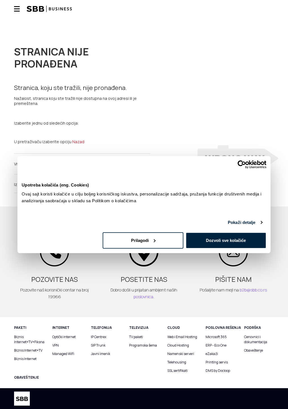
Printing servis (217, 362)
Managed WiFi (63, 353)
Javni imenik (100, 353)
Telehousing (176, 362)
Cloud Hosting (178, 345)
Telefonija (101, 327)
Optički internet (64, 336)
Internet (60, 327)
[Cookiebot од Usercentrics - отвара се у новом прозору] (241, 164)
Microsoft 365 (216, 336)
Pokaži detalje (241, 222)
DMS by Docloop (218, 370)
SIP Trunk (98, 345)
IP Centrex (98, 336)
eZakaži (212, 353)
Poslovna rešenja (223, 327)
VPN (55, 345)
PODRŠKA (252, 327)
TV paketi (136, 336)
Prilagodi (140, 240)
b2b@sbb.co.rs (253, 290)
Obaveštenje (253, 350)
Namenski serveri (180, 353)
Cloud (173, 327)
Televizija (138, 327)
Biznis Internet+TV (28, 350)
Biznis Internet (25, 358)
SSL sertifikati (177, 370)
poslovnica (143, 297)
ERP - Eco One (216, 345)
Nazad (78, 141)
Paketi (20, 327)
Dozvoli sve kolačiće (226, 240)
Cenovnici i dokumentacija (255, 339)
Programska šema (143, 345)
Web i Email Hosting (182, 336)
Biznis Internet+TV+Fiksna (29, 339)
